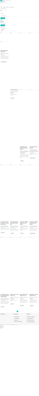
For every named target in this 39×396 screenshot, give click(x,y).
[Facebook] (1, 317)
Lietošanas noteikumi (31, 316)
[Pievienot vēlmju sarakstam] (1, 60)
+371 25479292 (16, 318)
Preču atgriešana (30, 318)
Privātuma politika (30, 320)
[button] (4, 62)
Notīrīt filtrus (3, 29)
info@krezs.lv (16, 316)
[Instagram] (3, 317)
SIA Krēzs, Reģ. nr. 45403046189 (18, 321)
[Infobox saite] (19, 162)
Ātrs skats (1, 64)
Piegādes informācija (31, 322)
